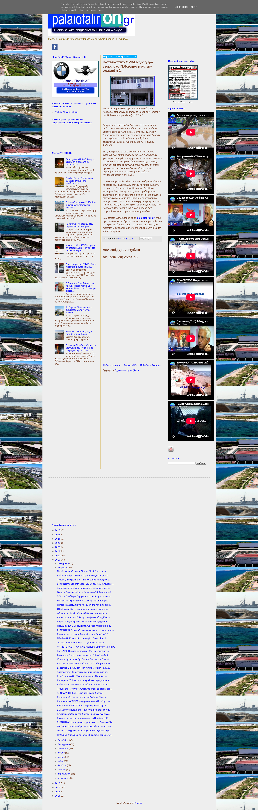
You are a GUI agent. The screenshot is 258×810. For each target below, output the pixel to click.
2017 (57, 787)
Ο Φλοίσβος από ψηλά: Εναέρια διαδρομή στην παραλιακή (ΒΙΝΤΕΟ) (81, 205)
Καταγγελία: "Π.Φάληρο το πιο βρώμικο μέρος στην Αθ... (83, 680)
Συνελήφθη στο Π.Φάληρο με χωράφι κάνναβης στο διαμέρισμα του (79, 180)
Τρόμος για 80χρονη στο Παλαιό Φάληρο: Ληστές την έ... (83, 580)
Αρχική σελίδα (130, 365)
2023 (57, 543)
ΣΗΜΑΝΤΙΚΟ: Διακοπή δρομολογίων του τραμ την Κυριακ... (85, 584)
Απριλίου (62, 765)
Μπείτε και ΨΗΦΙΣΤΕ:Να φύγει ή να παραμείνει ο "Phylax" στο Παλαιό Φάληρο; (80, 248)
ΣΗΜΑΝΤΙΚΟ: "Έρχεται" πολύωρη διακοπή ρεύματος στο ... (85, 630)
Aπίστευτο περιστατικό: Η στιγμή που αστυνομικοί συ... (83, 684)
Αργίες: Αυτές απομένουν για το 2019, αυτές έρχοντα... (82, 622)
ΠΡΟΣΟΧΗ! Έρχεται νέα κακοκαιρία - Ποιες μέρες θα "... (83, 638)
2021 (57, 551)
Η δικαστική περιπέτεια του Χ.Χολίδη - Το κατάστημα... (82, 601)
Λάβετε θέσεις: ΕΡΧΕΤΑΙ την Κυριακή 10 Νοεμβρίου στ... (84, 705)
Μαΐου (61, 761)
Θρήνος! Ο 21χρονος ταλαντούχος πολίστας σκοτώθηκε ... (84, 731)
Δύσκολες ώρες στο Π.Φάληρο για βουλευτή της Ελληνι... (84, 617)
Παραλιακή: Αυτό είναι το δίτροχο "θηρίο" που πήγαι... (82, 571)
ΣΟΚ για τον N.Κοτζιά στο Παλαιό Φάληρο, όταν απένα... (83, 710)
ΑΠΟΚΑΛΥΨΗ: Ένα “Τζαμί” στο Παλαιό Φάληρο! (80, 693)
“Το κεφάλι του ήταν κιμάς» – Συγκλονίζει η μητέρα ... (82, 643)
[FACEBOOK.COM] (55, 49)
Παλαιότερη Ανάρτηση (150, 365)
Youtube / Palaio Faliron (66, 112)
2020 (57, 555)
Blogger (138, 803)
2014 (57, 796)
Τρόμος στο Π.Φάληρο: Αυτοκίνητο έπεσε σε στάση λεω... (84, 689)
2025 (57, 534)
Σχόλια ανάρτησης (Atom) (127, 370)
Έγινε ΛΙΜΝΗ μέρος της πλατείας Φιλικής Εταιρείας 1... (83, 651)
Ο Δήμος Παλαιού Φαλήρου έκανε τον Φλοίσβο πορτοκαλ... (85, 592)
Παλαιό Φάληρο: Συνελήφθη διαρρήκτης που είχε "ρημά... (84, 605)
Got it (194, 7)
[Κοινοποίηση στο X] (146, 238)
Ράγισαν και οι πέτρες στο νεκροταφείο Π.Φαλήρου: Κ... (83, 718)
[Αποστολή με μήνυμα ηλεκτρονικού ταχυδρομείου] (140, 238)
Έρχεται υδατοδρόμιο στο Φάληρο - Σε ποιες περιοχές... (83, 714)
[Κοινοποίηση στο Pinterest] (151, 238)
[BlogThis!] (143, 238)
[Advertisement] (132, 341)
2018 (57, 783)
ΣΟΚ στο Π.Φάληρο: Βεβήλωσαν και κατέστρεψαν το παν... (85, 596)
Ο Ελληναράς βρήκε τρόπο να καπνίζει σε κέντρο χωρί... (83, 609)
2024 (57, 539)
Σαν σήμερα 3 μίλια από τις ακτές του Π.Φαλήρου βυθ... (83, 655)
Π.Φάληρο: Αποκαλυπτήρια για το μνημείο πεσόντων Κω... (84, 726)
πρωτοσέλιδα (179, 102)
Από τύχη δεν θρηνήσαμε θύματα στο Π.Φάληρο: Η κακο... (84, 663)
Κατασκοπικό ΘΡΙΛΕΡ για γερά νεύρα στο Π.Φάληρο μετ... (84, 701)
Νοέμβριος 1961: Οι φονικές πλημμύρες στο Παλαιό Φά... (84, 626)
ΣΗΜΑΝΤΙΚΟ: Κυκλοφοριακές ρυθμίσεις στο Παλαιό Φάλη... (85, 722)
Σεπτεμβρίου (64, 744)
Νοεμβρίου (63, 567)
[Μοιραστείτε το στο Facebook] (148, 238)
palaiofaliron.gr (146, 218)
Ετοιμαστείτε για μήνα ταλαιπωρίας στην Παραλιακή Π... (83, 634)
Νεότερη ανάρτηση (112, 365)
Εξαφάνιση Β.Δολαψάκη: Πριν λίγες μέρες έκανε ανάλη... (83, 668)
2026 (57, 530)
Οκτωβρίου (63, 740)
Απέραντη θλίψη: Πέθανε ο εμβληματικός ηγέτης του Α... (83, 575)
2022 (57, 547)
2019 (57, 560)
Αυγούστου (63, 748)
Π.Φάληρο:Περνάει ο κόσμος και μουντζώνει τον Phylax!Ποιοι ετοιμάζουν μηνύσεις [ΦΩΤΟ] (81, 348)
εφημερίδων (189, 102)
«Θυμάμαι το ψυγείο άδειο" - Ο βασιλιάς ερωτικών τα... (82, 613)
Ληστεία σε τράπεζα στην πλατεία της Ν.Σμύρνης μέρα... (83, 588)
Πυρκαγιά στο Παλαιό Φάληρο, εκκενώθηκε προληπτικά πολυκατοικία (80, 162)
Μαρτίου (62, 769)
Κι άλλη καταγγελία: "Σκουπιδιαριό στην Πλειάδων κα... (83, 676)
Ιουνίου (61, 757)
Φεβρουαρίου (64, 774)
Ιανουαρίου (63, 778)
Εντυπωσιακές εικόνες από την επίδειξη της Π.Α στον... (83, 697)
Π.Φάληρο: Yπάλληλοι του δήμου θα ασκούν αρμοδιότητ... (84, 735)
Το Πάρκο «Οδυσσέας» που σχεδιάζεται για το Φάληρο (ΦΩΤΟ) (79, 310)
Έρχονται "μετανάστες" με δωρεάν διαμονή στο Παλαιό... (83, 659)
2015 (57, 791)
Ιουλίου (61, 753)
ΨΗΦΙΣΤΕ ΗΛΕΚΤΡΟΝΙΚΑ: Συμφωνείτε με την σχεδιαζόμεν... (86, 647)
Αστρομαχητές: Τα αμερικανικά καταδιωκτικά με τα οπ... (83, 672)
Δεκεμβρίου (63, 563)
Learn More (181, 7)
